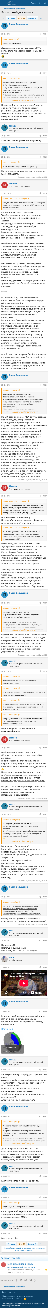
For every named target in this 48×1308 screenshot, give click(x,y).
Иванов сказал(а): (10, 390)
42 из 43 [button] (21, 18)
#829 (45, 671)
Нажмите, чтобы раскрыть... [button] (24, 100)
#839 (45, 1197)
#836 (45, 1070)
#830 (45, 748)
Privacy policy (7, 1298)
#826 (45, 385)
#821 (45, 34)
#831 (45, 814)
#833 (45, 940)
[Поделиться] (40, 34)
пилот (12, 957)
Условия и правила (25, 1296)
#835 (45, 1011)
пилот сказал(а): (9, 39)
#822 (45, 73)
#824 (45, 157)
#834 (45, 967)
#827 (45, 496)
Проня (9, 1269)
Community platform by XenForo (23, 1303)
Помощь (18, 1298)
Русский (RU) (9, 1292)
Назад (12, 18)
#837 (45, 1116)
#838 (45, 1176)
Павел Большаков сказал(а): (15, 198)
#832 (45, 897)
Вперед (31, 18)
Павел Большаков (18, 24)
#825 (45, 193)
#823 (45, 136)
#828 (45, 603)
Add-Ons (5, 1306)
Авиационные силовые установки (26, 1269)
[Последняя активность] (39, 3)
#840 (45, 1233)
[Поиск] (44, 3)
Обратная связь (8, 1296)
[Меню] (4, 3)
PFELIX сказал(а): (10, 78)
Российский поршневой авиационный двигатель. (21, 1265)
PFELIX (12, 125)
